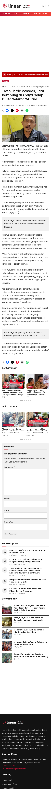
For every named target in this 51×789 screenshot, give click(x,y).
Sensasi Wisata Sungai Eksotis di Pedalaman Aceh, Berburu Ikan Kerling (31, 655)
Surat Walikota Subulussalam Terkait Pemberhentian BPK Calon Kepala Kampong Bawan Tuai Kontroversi (26, 570)
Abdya (5, 81)
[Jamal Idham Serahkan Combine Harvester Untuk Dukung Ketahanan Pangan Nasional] (13, 387)
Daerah (16, 14)
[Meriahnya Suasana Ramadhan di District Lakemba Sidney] (7, 637)
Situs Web (8, 522)
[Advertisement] (25, 43)
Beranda (6, 14)
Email (6, 510)
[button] (43, 5)
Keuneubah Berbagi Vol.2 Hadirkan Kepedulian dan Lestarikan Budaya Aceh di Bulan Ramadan (29, 607)
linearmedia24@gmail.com (14, 768)
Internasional (41, 14)
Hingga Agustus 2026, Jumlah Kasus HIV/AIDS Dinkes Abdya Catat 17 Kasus (35, 394)
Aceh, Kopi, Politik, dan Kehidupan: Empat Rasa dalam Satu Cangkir (29, 618)
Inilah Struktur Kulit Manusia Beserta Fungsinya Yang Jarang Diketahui (25, 560)
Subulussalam (8, 425)
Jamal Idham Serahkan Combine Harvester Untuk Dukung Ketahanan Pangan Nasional (25, 223)
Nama (7, 498)
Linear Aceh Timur (10, 784)
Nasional (27, 14)
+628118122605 (9, 765)
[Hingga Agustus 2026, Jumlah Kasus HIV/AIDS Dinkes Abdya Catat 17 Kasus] (37, 387)
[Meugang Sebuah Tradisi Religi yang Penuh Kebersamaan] (7, 649)
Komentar (9, 467)
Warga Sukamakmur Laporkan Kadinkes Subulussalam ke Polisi (27, 580)
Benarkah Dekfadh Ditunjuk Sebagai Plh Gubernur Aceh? (27, 551)
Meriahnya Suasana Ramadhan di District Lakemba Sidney (29, 631)
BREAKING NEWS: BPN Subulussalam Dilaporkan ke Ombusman (25, 589)
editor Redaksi (8, 105)
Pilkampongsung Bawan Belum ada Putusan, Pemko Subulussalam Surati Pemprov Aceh (13, 432)
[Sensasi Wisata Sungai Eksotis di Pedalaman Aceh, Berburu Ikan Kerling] (7, 661)
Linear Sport (7, 780)
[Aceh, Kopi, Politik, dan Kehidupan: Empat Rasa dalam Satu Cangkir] (7, 625)
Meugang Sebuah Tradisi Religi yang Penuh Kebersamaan (30, 643)
